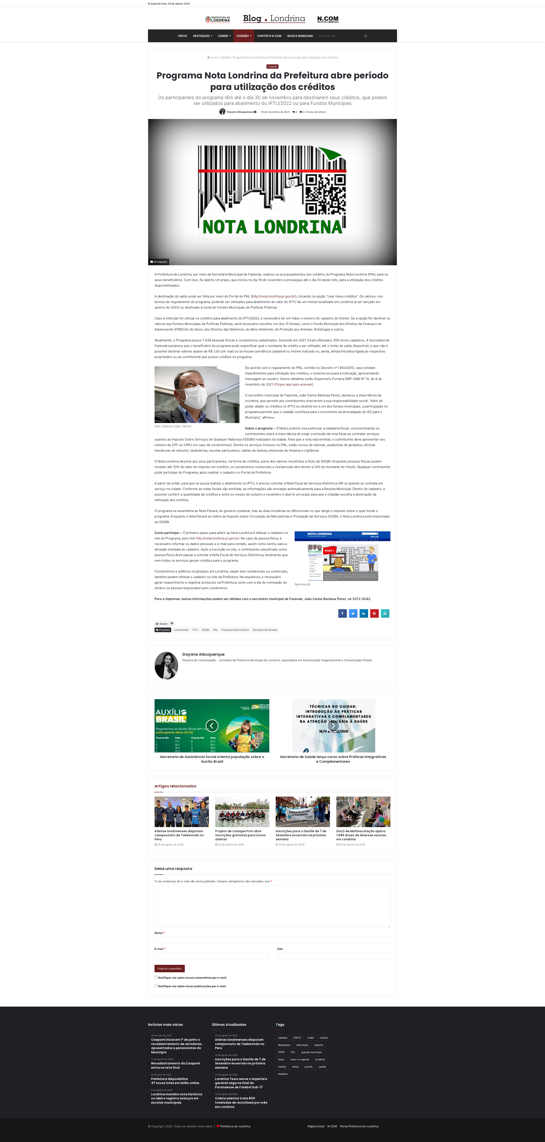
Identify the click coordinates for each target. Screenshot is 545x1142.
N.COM (332, 1126)
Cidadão (243, 36)
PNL (215, 629)
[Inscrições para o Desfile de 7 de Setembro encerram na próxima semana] (303, 812)
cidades (282, 1037)
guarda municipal (311, 1052)
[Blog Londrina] (272, 18)
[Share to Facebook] (342, 616)
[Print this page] (385, 616)
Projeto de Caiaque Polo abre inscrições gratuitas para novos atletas (240, 835)
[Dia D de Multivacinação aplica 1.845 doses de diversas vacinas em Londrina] (363, 812)
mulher (282, 1066)
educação (302, 1044)
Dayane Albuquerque (240, 111)
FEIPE (281, 1052)
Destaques (201, 36)
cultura (324, 1037)
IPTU (195, 629)
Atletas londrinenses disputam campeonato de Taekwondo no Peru (179, 835)
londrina (320, 1059)
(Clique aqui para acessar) (293, 384)
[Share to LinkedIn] (364, 616)
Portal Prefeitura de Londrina (359, 1126)
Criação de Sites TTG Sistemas (389, 1127)
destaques (284, 1044)
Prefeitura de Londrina (235, 1126)
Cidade (223, 36)
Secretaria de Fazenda (265, 629)
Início (182, 36)
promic (309, 1066)
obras (295, 1066)
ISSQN (205, 629)
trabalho (283, 1073)
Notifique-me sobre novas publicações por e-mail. (192, 986)
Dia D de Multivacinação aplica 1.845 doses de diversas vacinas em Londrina (361, 835)
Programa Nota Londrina (235, 629)
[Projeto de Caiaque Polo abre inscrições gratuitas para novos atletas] (242, 812)
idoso (281, 1059)
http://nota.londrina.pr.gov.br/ (273, 296)
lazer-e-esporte (299, 1059)
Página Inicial (316, 1126)
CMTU (297, 1037)
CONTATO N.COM (269, 36)
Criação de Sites (272, 1134)
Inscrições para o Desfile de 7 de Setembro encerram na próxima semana (301, 835)
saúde (322, 1066)
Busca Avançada (300, 36)
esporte (318, 1044)
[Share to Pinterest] (374, 616)
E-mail (160, 949)
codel (310, 1037)
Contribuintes (181, 629)
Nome (160, 933)
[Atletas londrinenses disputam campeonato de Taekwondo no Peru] (182, 812)
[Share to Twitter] (353, 616)
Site (280, 949)
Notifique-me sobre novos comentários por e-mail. (192, 977)
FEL (293, 1052)
